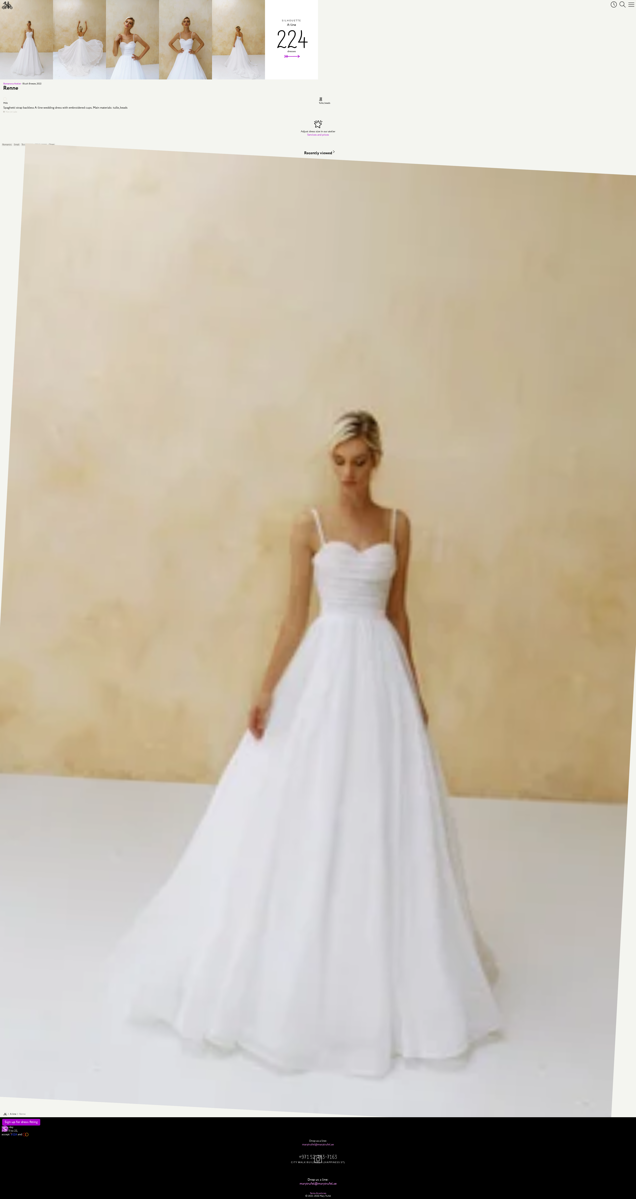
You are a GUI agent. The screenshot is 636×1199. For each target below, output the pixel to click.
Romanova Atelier (12, 83)
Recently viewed (318, 153)
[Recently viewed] (614, 4)
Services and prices (318, 135)
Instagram (318, 1159)
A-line (13, 1114)
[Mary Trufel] (7, 5)
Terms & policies (318, 1193)
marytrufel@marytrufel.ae (318, 1145)
